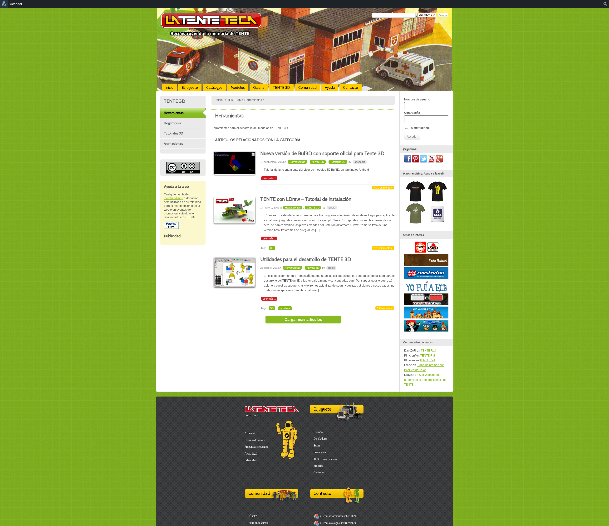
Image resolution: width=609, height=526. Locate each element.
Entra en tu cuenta (258, 523)
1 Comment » (385, 308)
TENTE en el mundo (325, 459)
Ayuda (330, 87)
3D (272, 248)
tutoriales (285, 308)
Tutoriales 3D (173, 133)
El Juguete (190, 87)
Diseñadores (321, 438)
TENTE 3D (281, 87)
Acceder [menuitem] (16, 4)
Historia (318, 432)
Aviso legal (251, 453)
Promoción (320, 452)
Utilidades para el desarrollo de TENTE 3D (305, 259)
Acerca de (250, 433)
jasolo (332, 207)
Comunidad (307, 87)
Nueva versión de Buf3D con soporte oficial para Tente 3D (322, 153)
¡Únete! (252, 516)
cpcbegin (359, 161)
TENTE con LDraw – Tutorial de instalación (305, 199)
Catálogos (214, 87)
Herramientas (174, 113)
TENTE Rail (428, 350)
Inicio (169, 87)
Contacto (350, 87)
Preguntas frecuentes (256, 446)
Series (317, 445)
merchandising (173, 198)
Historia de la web (255, 440)
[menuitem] (4, 4)
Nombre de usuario (417, 99)
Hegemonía (172, 123)
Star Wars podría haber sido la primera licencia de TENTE (425, 379)
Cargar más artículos (303, 320)
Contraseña (412, 112)
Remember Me (419, 127)
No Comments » (383, 187)
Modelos (238, 87)
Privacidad (250, 460)
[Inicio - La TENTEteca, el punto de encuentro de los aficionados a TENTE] (211, 34)
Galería (258, 87)
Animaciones (173, 143)
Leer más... (269, 178)
